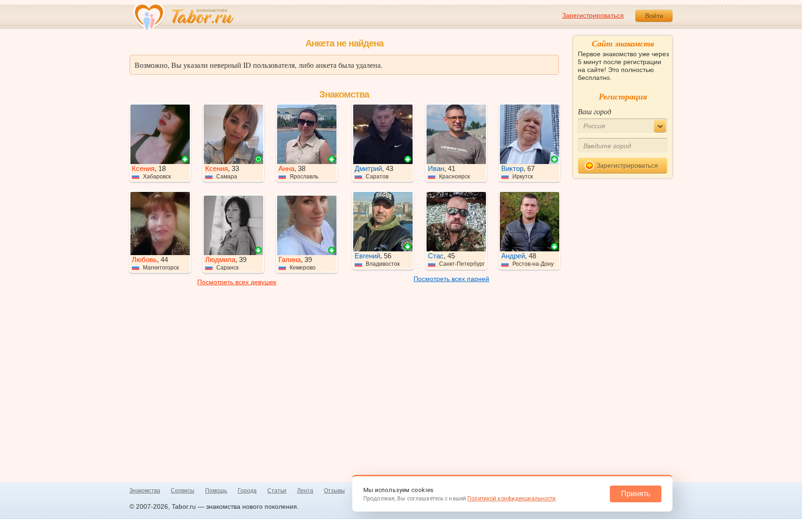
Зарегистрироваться (593, 15)
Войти (654, 16)
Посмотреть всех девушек (236, 282)
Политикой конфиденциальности (511, 498)
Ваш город (594, 111)
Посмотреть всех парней (451, 278)
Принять (635, 494)
